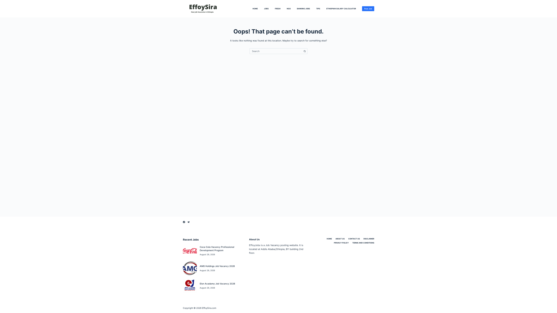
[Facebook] (184, 222)
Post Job (368, 9)
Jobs (266, 8)
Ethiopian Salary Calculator (341, 8)
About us (340, 239)
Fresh (278, 8)
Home (255, 8)
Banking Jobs (303, 8)
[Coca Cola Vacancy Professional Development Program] (190, 251)
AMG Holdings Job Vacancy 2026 (217, 266)
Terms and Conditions (363, 243)
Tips (318, 8)
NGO (289, 8)
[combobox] (276, 51)
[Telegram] (188, 222)
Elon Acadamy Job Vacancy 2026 (217, 283)
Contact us (354, 239)
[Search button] (304, 51)
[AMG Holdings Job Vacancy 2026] (190, 268)
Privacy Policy (341, 243)
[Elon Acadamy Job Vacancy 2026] (190, 286)
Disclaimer (369, 239)
